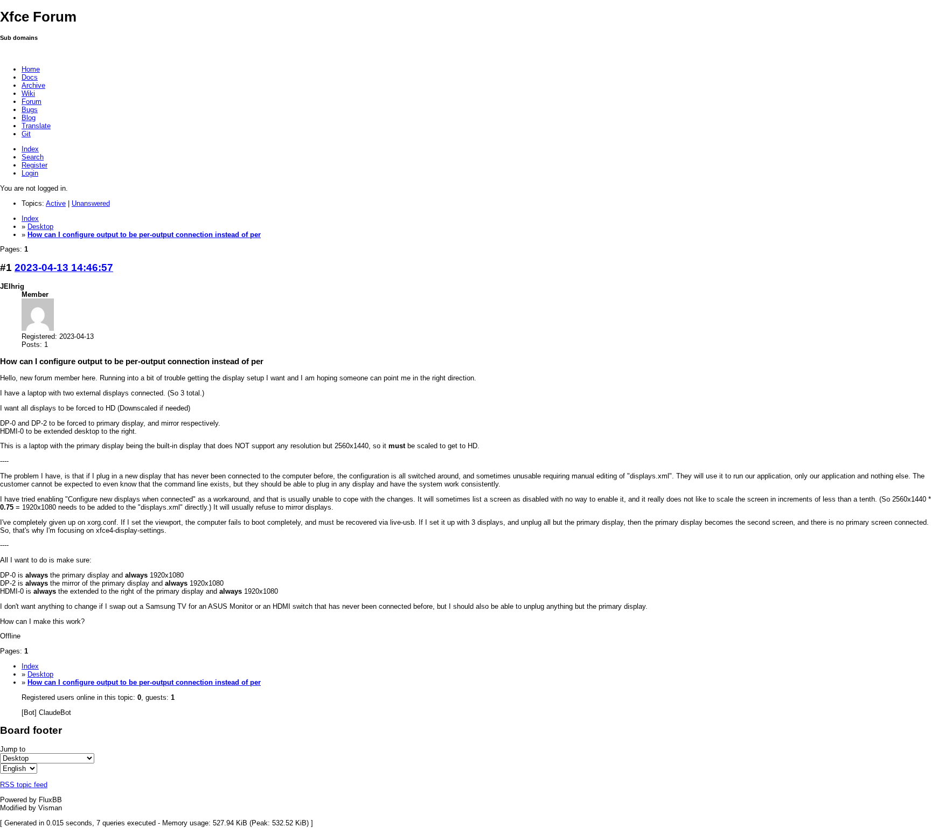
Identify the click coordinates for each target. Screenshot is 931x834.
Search (33, 157)
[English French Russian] (18, 768)
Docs (30, 77)
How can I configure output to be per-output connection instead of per (144, 235)
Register (34, 165)
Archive (33, 85)
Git (26, 134)
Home (31, 69)
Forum (31, 102)
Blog (29, 118)
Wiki (28, 93)
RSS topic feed (23, 785)
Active (56, 203)
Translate (36, 126)
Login (30, 173)
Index (30, 149)
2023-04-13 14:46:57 (64, 267)
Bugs (30, 110)
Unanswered (91, 203)
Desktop (40, 227)
